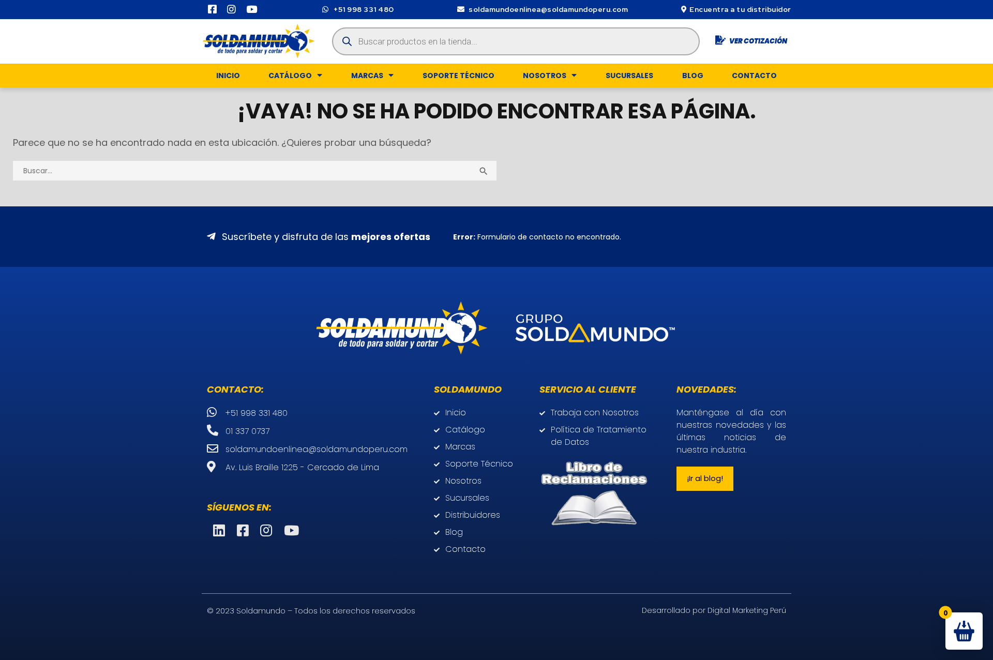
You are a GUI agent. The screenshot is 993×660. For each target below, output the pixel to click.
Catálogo (290, 75)
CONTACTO (754, 75)
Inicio (228, 75)
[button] (704, 479)
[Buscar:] (254, 169)
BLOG (692, 75)
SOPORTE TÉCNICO (458, 75)
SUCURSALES (629, 75)
